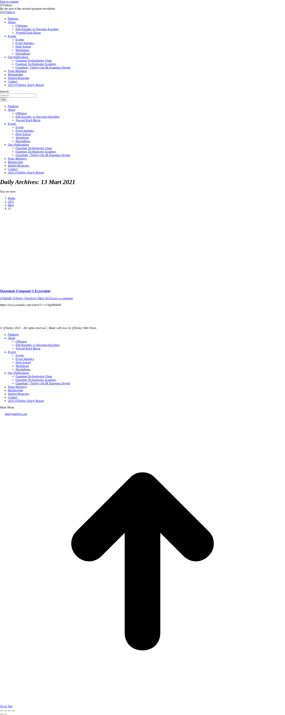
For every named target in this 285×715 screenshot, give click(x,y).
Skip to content (9, 1)
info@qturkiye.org (16, 414)
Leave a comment (62, 298)
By (21, 298)
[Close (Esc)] (1, 710)
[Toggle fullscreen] (9, 710)
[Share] (5, 710)
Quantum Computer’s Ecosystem (25, 291)
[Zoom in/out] (13, 710)
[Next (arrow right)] (5, 714)
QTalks (4, 298)
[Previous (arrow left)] (1, 714)
